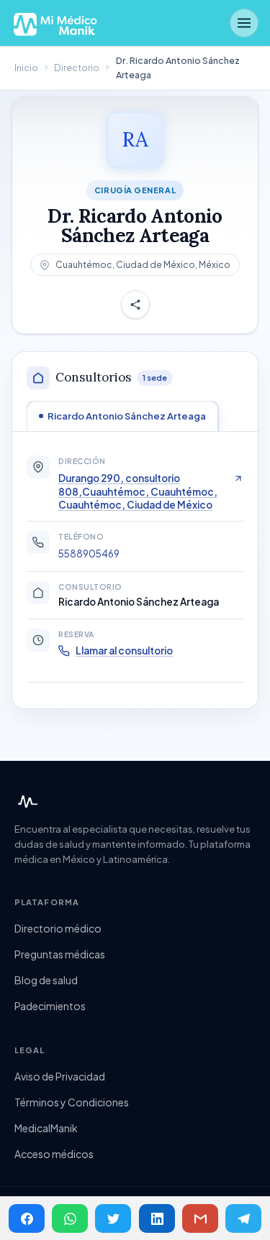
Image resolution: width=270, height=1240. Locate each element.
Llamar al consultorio (124, 650)
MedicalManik (46, 1127)
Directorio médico (58, 928)
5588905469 (89, 553)
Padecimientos (50, 1005)
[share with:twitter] (113, 1218)
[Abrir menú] (244, 23)
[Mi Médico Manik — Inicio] (25, 801)
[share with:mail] (200, 1218)
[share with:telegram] (243, 1218)
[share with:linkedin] (157, 1218)
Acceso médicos (54, 1153)
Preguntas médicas (59, 954)
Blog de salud (46, 979)
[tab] (122, 416)
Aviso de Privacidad (59, 1076)
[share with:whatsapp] (70, 1218)
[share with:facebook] (27, 1218)
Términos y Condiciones (71, 1102)
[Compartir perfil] (135, 304)
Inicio (26, 67)
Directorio (76, 67)
